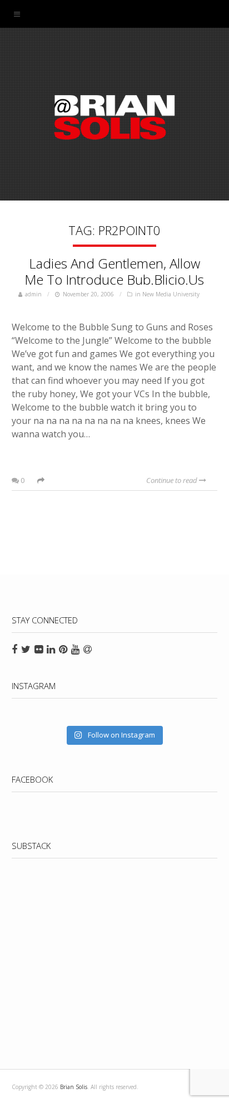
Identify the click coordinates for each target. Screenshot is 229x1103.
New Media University (171, 294)
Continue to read (172, 480)
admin (33, 294)
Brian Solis (114, 117)
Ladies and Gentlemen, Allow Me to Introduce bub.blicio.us (114, 271)
